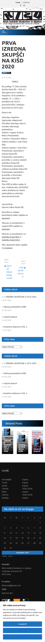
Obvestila (6, 73)
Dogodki (7, 430)
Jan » (10, 556)
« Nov (4, 556)
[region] (22, 621)
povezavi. (6, 218)
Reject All (22, 637)
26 (22, 543)
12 (22, 533)
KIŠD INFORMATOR (21, 272)
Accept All (22, 624)
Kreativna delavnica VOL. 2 (15, 327)
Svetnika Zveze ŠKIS (10, 237)
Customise (22, 630)
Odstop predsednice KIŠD (15, 307)
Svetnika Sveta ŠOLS (11, 240)
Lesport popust (10, 317)
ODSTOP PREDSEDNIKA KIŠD (9, 272)
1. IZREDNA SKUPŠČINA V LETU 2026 (20, 297)
